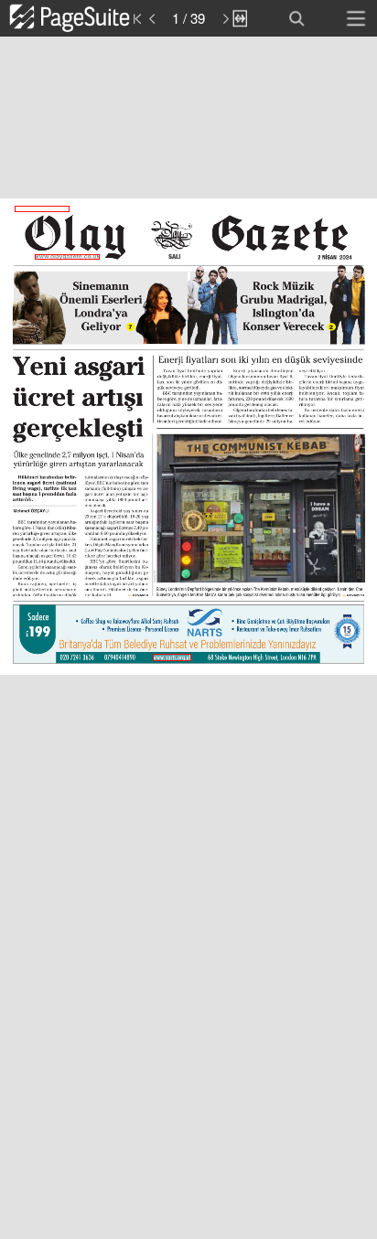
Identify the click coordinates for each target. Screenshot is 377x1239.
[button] (89, 18)
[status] (188, 18)
